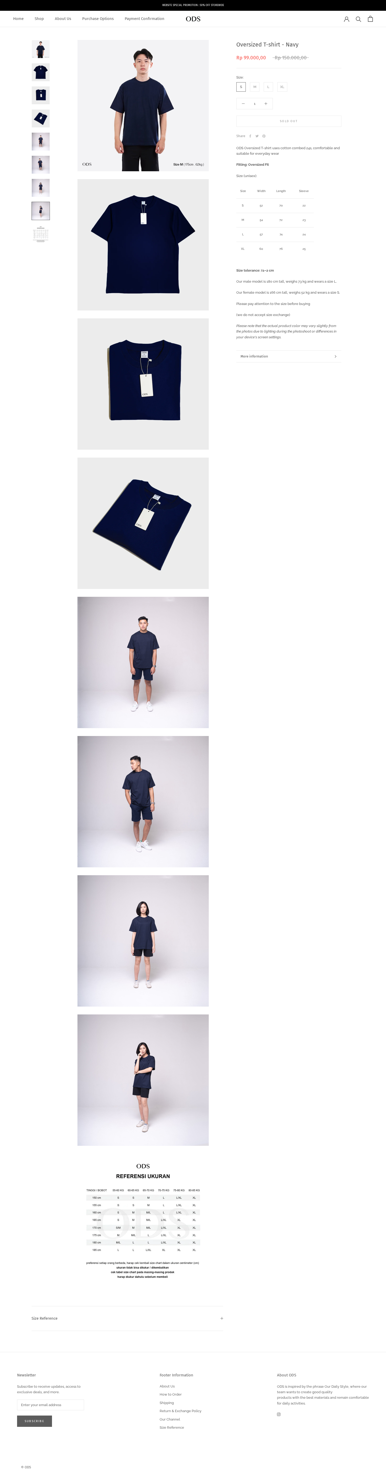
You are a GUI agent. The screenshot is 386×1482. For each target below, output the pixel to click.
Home (18, 18)
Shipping (167, 1403)
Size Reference (45, 1318)
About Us (63, 18)
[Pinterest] (263, 136)
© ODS (26, 1467)
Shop (39, 18)
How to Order (171, 1394)
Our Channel (170, 1419)
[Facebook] (250, 136)
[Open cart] (370, 19)
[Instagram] (278, 1414)
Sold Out (289, 121)
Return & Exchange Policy (180, 1411)
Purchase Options (98, 18)
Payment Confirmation (144, 18)
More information (254, 356)
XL (282, 87)
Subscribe (34, 1421)
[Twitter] (257, 136)
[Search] (358, 19)
